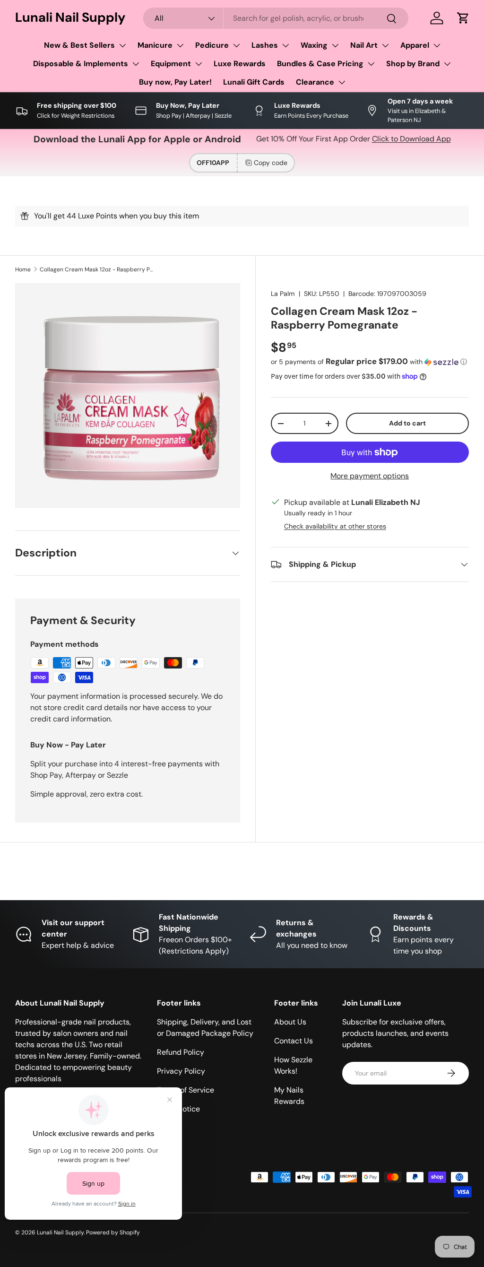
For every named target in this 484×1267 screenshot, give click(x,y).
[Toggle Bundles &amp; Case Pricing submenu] (371, 63)
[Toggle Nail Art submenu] (385, 45)
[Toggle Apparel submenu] (436, 45)
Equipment (171, 64)
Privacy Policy (181, 1071)
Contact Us (293, 1041)
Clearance (315, 82)
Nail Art (364, 45)
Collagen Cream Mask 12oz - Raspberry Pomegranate (96, 269)
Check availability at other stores (335, 526)
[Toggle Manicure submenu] (180, 45)
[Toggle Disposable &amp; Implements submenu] (135, 63)
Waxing (314, 45)
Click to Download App (411, 139)
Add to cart (407, 423)
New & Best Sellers (79, 45)
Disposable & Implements (80, 64)
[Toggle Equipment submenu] (198, 63)
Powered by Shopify (113, 1232)
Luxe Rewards (240, 64)
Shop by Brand (413, 64)
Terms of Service (185, 1090)
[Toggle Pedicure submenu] (236, 45)
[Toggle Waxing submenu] (335, 45)
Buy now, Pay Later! (175, 82)
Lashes (264, 45)
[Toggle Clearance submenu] (341, 82)
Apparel (414, 45)
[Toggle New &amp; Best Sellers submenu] (122, 45)
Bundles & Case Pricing (320, 64)
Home (23, 269)
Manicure (155, 45)
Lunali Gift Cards (254, 82)
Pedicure (212, 45)
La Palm (283, 293)
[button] (463, 18)
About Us (290, 1022)
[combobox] (275, 18)
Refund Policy (180, 1052)
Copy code (270, 162)
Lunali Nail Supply (60, 1232)
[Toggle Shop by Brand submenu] (447, 63)
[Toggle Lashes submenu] (285, 45)
